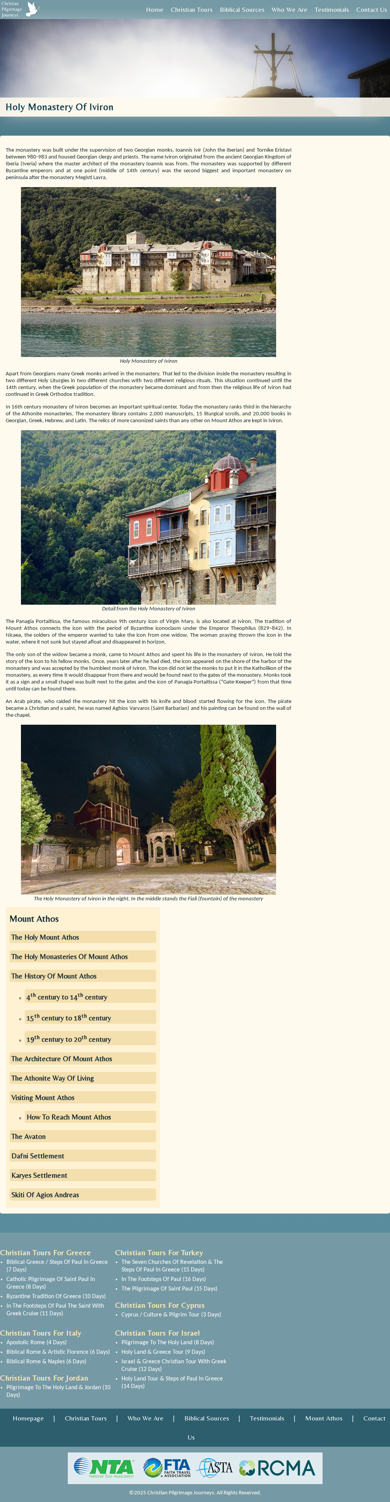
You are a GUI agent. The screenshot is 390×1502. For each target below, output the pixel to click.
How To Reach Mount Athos (69, 1117)
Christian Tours (86, 1418)
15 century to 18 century (69, 1018)
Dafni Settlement (37, 1155)
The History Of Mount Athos (53, 976)
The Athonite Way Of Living (52, 1078)
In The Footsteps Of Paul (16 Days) (163, 1279)
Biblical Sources (206, 1418)
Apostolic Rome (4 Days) (36, 1343)
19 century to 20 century (69, 1039)
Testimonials (267, 1418)
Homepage (28, 1418)
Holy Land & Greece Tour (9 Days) (163, 1352)
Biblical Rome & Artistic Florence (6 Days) (58, 1352)
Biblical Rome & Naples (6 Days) (46, 1362)
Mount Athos (323, 1418)
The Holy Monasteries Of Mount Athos (69, 956)
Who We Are (145, 1418)
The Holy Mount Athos (45, 937)
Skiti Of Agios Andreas (45, 1194)
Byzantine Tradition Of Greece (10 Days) (56, 1297)
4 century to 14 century (67, 997)
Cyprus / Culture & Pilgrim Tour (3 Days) (171, 1315)
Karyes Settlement (39, 1175)
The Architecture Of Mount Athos (61, 1058)
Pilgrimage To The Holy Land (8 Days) (167, 1343)
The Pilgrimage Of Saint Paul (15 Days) (169, 1289)
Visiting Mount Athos (42, 1097)
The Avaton (28, 1136)
